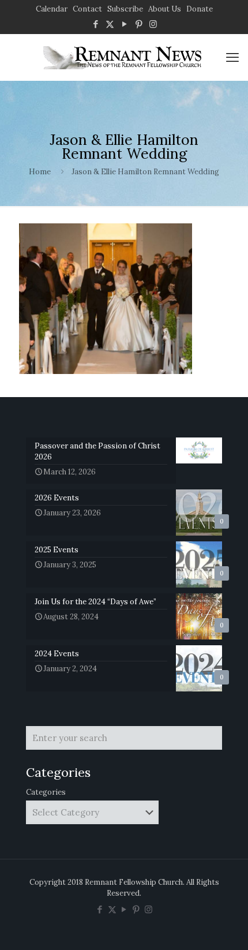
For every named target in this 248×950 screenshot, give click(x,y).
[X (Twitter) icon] (110, 23)
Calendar (51, 9)
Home (40, 172)
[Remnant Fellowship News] (124, 57)
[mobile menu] (232, 57)
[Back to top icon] (224, 926)
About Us (164, 9)
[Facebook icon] (95, 23)
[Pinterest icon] (138, 23)
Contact (87, 9)
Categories (46, 792)
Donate (199, 9)
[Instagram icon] (153, 23)
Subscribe (125, 9)
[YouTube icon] (124, 23)
